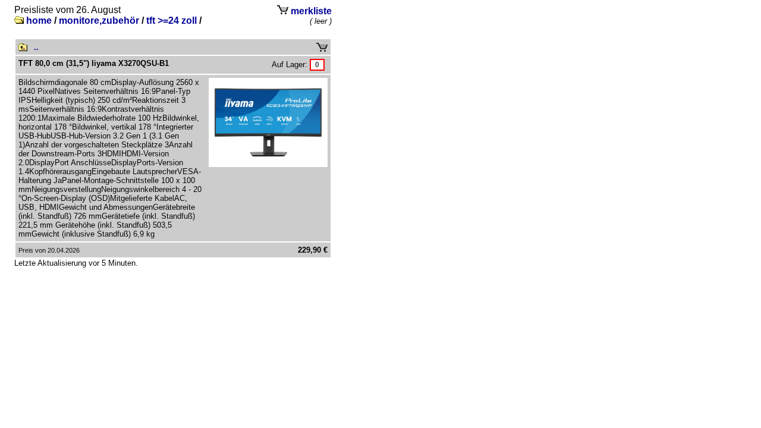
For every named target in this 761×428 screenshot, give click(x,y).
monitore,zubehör (99, 20)
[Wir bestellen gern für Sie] (317, 64)
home (39, 20)
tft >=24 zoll (171, 20)
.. (36, 47)
